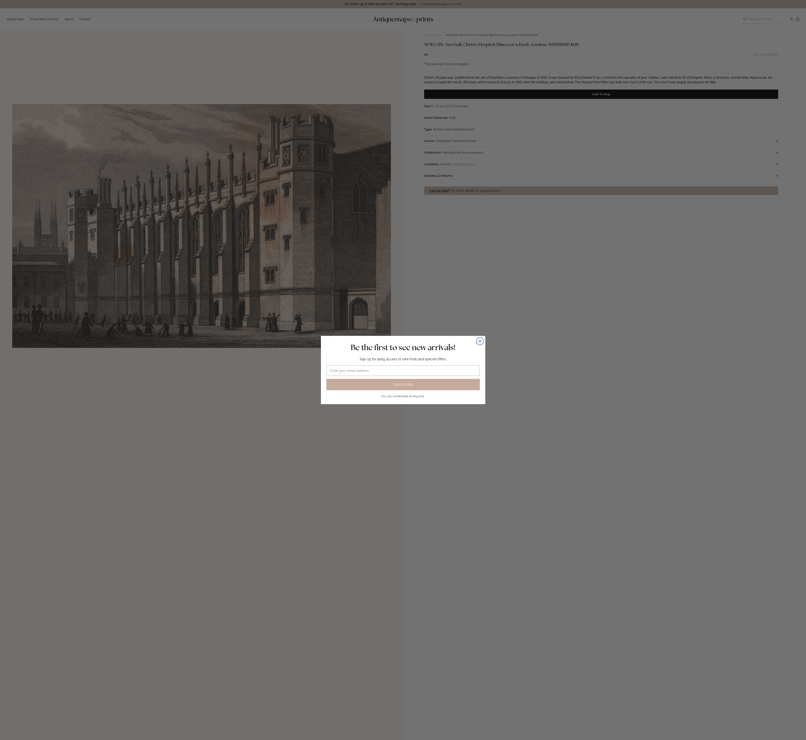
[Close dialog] (480, 341)
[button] (403, 347)
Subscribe (403, 384)
